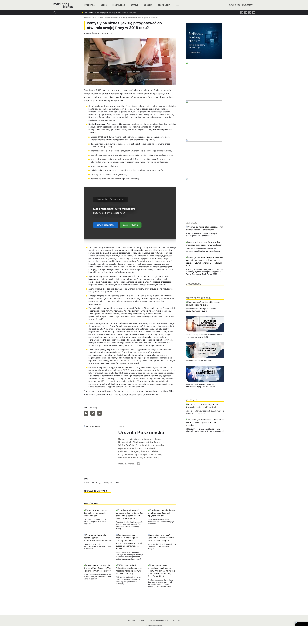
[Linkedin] (99, 413)
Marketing (89, 5)
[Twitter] (92, 413)
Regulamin (176, 620)
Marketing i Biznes (90, 18)
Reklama (131, 620)
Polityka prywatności (159, 620)
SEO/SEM (148, 5)
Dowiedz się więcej (105, 225)
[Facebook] (86, 413)
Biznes (104, 5)
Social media (164, 5)
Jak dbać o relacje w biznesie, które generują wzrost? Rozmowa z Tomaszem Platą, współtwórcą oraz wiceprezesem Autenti (138, 12)
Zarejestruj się (130, 225)
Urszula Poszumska (105, 33)
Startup (134, 5)
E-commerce (118, 5)
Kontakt (142, 620)
